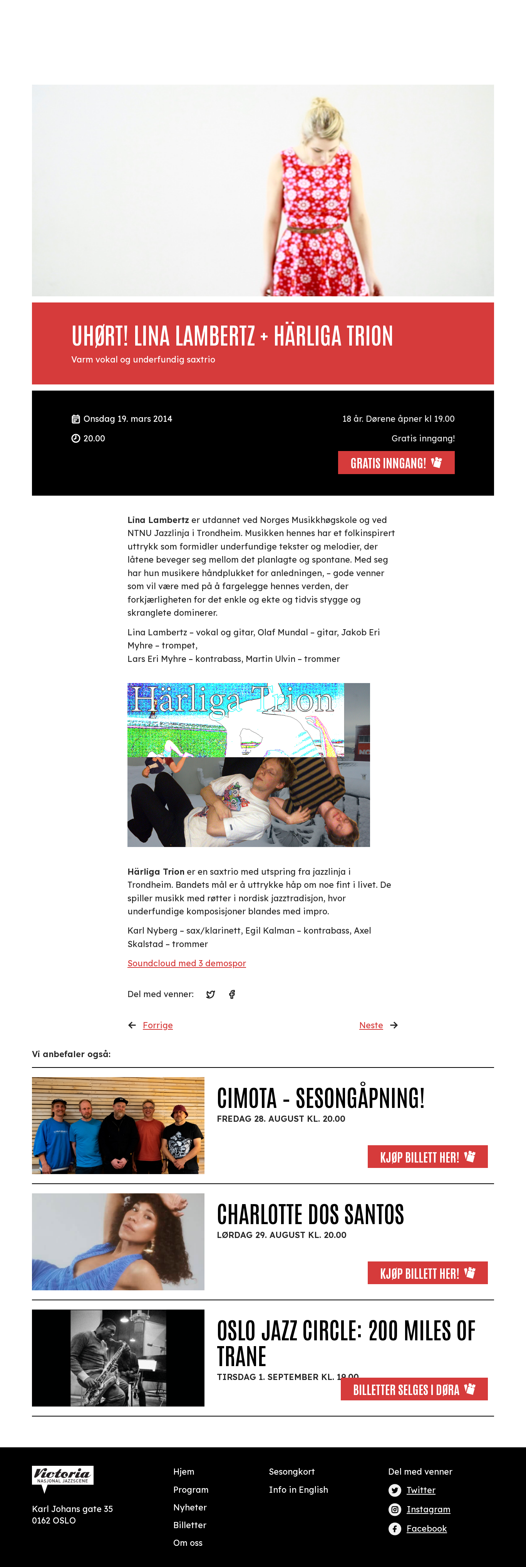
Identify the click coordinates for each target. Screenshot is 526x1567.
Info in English (298, 1489)
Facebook (427, 1528)
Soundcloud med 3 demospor (186, 963)
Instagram (429, 1509)
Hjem (183, 1471)
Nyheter (190, 1507)
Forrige (158, 1025)
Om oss (188, 1542)
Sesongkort (292, 1471)
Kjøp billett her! (419, 1156)
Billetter (189, 1525)
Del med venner (420, 1471)
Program (191, 1489)
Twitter (421, 1490)
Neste (371, 1025)
